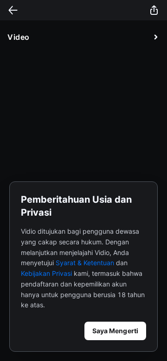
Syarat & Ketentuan (85, 263)
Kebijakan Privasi (46, 273)
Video (18, 37)
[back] (13, 10)
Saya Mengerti (115, 331)
